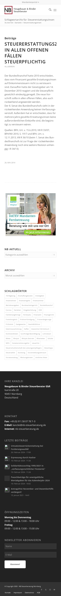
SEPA (8, 343)
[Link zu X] (46, 589)
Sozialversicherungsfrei (20, 343)
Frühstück (9, 324)
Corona (8, 310)
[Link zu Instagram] (50, 589)
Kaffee (26, 329)
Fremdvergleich (11, 319)
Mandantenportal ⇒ (30, 2)
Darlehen (17, 310)
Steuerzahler (10, 353)
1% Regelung (10, 296)
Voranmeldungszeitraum (37, 353)
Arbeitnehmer (11, 300)
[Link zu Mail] (54, 589)
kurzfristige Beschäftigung (30, 334)
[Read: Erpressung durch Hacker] (7, 458)
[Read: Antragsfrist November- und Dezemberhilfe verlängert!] (7, 490)
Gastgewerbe (21, 324)
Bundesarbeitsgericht (29, 305)
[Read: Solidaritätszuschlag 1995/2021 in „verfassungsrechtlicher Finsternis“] (7, 466)
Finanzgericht (49, 315)
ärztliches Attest (41, 357)
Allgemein (10, 66)
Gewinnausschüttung (13, 329)
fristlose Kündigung (27, 319)
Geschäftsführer (34, 324)
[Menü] (54, 10)
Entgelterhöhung (30, 310)
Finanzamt (37, 315)
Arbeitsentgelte (24, 300)
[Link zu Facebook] (41, 589)
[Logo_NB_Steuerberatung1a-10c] (25, 10)
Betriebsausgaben (12, 305)
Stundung (21, 353)
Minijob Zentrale (28, 338)
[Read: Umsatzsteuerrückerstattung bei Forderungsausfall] (7, 447)
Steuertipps (48, 348)
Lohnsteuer (47, 334)
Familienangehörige (13, 315)
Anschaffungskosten (25, 296)
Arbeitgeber (39, 296)
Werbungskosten (26, 357)
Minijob (16, 338)
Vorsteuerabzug (12, 357)
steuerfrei (35, 343)
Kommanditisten (12, 334)
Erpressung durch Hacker (23, 457)
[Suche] (48, 10)
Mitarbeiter (41, 338)
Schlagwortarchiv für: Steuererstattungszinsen (29, 19)
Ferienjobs (27, 315)
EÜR (40, 310)
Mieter (8, 338)
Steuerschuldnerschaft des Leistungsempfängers (24, 348)
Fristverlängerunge (44, 319)
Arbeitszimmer (38, 300)
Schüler (50, 338)
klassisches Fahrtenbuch (40, 329)
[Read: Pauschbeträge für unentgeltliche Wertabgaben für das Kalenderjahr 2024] (7, 478)
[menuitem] (48, 10)
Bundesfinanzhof (46, 305)
